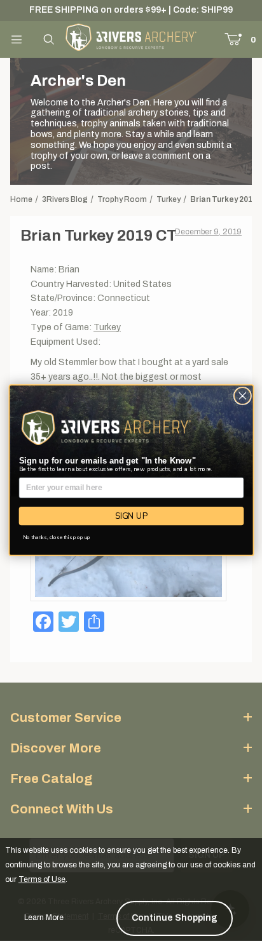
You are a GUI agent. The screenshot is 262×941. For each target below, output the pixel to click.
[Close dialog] (242, 396)
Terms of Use (42, 879)
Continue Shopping (174, 918)
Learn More (44, 917)
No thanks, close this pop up (56, 537)
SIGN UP (130, 516)
